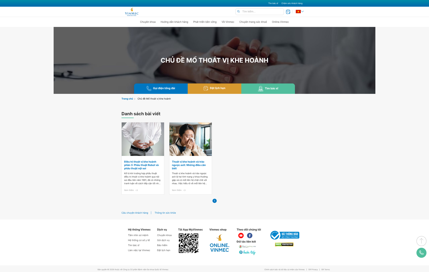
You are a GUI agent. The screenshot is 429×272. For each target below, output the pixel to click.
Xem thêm (129, 190)
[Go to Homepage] (131, 12)
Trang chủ (127, 98)
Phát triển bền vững (205, 21)
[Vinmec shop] (219, 243)
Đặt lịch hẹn (163, 250)
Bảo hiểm (162, 245)
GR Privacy (313, 269)
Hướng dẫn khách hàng (174, 21)
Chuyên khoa (148, 21)
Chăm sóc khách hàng (291, 3)
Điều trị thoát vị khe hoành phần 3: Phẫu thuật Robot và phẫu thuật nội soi (141, 165)
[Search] (238, 11)
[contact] (421, 253)
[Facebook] (249, 235)
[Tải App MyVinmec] (188, 243)
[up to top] (421, 241)
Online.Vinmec (280, 21)
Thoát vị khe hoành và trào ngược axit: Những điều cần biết (189, 165)
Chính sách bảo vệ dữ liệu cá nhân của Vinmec (284, 269)
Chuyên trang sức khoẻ (253, 21)
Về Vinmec (228, 21)
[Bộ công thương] (284, 235)
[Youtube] (241, 235)
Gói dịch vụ (163, 240)
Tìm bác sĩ (273, 3)
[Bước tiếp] (247, 252)
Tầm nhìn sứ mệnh (138, 235)
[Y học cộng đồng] (247, 246)
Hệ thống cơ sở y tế (139, 240)
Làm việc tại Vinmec (139, 250)
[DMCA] (284, 244)
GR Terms (325, 269)
